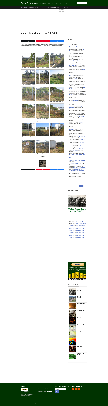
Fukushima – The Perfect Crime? (81, 325)
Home (22, 27)
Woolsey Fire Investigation (81, 303)
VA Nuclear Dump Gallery (31, 27)
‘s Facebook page (77, 175)
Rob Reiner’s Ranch (56, 7)
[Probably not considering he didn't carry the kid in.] (28, 77)
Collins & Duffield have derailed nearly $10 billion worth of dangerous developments (76, 171)
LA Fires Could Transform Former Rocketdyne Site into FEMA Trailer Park (42, 9)
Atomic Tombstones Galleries (42, 27)
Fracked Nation (79, 346)
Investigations (43, 3)
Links (57, 3)
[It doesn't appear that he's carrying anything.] (42, 60)
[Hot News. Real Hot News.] (29, 3)
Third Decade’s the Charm (39, 7)
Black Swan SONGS (80, 339)
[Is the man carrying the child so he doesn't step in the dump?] (57, 60)
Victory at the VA (79, 221)
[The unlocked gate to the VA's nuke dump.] (28, 129)
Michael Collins (72, 225)
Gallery (49, 3)
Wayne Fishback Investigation (79, 296)
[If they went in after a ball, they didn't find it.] (57, 94)
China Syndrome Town (80, 332)
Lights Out (78, 317)
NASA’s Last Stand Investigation (79, 289)
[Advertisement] (54, 18)
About (61, 3)
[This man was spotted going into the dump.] (28, 60)
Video (53, 3)
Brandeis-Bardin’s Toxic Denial (80, 311)
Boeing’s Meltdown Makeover (80, 354)
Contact (65, 3)
